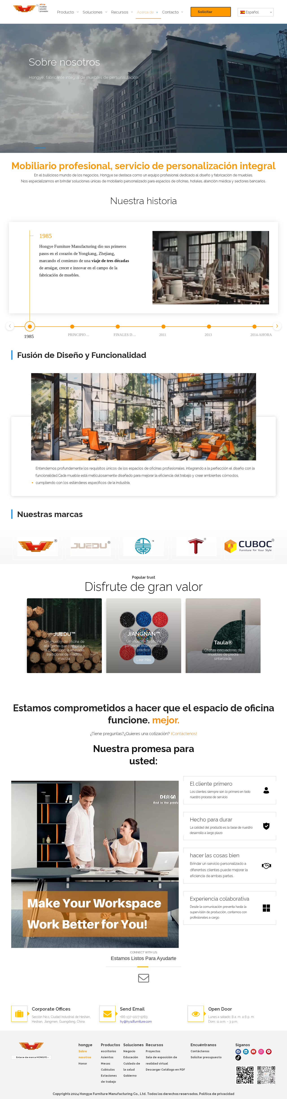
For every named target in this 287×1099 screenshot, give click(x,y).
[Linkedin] (246, 1051)
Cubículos (108, 1069)
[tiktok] (238, 1057)
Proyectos (153, 1051)
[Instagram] (261, 1051)
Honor (82, 1063)
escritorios (108, 1051)
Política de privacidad (216, 1094)
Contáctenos (200, 1051)
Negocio (129, 1051)
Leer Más (144, 660)
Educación (130, 1057)
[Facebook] (238, 1051)
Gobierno (130, 1075)
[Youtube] (253, 1051)
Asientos (107, 1057)
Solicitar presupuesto (209, 13)
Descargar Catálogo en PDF (165, 1069)
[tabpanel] (143, 88)
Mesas (105, 1063)
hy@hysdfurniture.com (136, 1021)
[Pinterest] (269, 1051)
